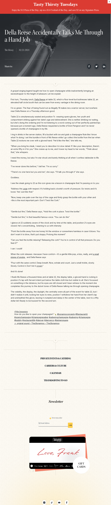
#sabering (73, 317)
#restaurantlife (28, 320)
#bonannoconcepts (66, 314)
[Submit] (70, 425)
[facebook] (89, 66)
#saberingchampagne (58, 317)
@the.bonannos (21, 311)
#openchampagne (22, 317)
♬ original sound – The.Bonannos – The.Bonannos (36, 323)
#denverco (49, 320)
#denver (40, 320)
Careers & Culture (55, 366)
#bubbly (18, 320)
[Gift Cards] (55, 453)
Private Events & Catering (55, 358)
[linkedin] (104, 66)
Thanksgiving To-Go (55, 380)
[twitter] (96, 66)
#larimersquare (61, 320)
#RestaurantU (81, 314)
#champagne (84, 317)
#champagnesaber (39, 317)
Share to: (8, 66)
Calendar (55, 373)
